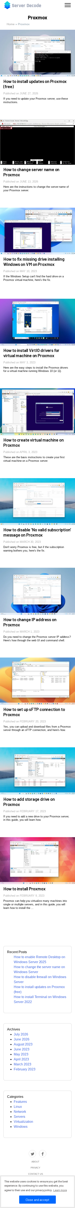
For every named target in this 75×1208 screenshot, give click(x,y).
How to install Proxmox (24, 888)
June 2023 (21, 1049)
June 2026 (21, 1039)
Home (11, 24)
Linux (18, 1106)
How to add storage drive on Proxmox (29, 801)
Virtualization (23, 1121)
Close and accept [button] (37, 1200)
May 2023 (21, 1054)
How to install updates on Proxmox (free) (35, 84)
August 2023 (23, 1044)
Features (20, 1101)
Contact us (35, 1174)
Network (20, 1111)
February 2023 (24, 1069)
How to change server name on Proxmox (31, 172)
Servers (19, 1116)
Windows (21, 1126)
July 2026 (21, 1034)
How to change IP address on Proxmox (29, 622)
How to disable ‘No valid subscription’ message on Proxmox (37, 532)
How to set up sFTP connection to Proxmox (34, 712)
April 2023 (21, 1059)
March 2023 (22, 1064)
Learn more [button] (60, 1190)
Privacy (35, 1167)
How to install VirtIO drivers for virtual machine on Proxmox (31, 353)
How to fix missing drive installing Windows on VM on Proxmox (34, 261)
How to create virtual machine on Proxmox (33, 442)
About (35, 1161)
